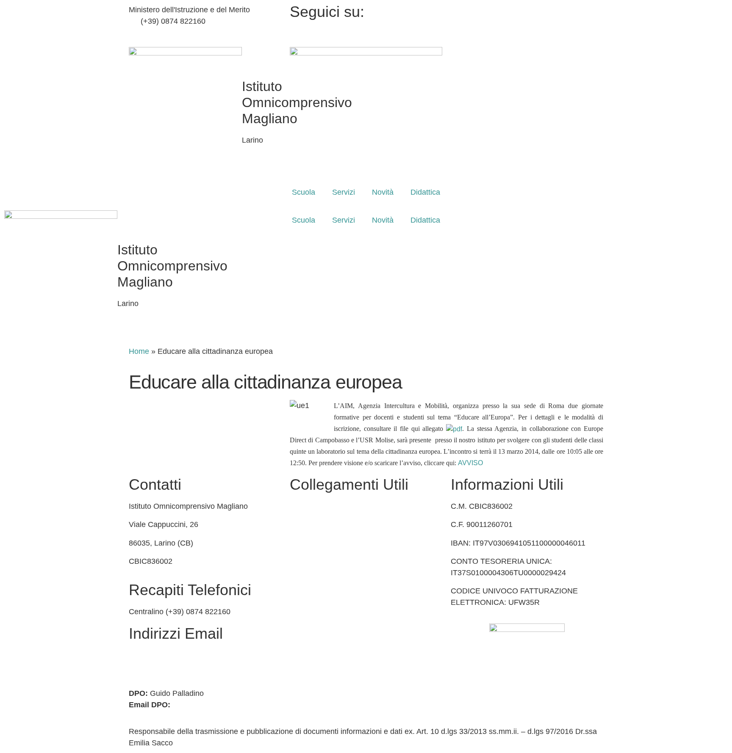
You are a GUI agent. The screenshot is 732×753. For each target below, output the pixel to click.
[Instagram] (527, 21)
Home (139, 351)
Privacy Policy (313, 597)
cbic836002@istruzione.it (183, 32)
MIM (297, 506)
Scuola (303, 192)
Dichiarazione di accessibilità (338, 616)
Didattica (425, 192)
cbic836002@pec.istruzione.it (178, 666)
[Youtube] (527, 33)
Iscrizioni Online (317, 524)
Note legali (308, 634)
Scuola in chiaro (317, 561)
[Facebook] (527, 10)
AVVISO (470, 462)
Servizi (343, 192)
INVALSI (304, 579)
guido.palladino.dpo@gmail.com (226, 705)
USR (298, 543)
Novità (383, 192)
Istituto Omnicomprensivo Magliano (172, 266)
